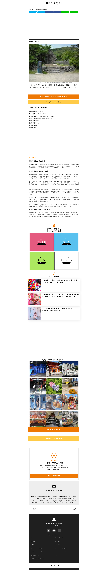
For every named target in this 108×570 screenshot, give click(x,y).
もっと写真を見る (53, 429)
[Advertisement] (54, 26)
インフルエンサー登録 (60, 551)
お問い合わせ (34, 544)
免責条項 (57, 544)
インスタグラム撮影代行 (61, 548)
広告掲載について (35, 555)
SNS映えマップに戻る (53, 438)
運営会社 (33, 541)
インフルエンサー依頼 (36, 551)
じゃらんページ (32, 157)
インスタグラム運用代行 (37, 548)
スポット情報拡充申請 (54, 475)
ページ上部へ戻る (54, 565)
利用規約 (57, 541)
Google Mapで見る (53, 102)
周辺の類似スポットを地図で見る (53, 96)
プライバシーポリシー (60, 537)
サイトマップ (58, 555)
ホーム (32, 537)
